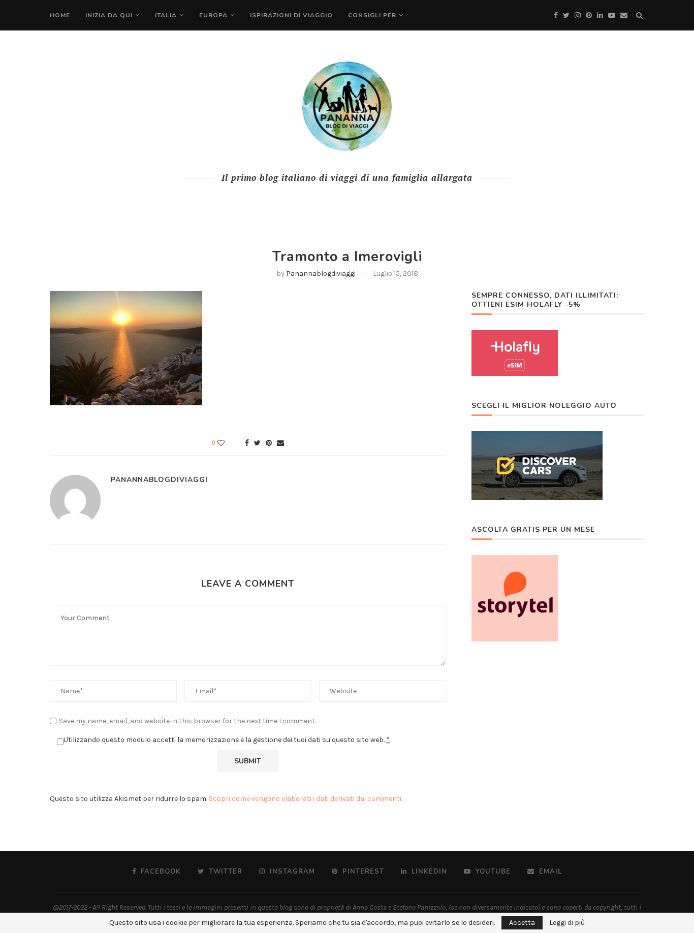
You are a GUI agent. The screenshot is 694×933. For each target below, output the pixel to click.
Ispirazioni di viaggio (291, 15)
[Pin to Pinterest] (269, 443)
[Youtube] (611, 15)
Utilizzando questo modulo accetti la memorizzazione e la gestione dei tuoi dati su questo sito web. (227, 739)
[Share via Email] (280, 443)
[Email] (623, 15)
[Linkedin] (600, 15)
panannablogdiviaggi (321, 273)
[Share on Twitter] (257, 443)
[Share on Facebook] (247, 443)
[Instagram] (578, 15)
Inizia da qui (109, 15)
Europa (213, 15)
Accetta (522, 922)
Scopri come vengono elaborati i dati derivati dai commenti (305, 798)
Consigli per (372, 15)
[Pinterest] (589, 15)
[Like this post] (227, 443)
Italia (166, 15)
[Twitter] (566, 15)
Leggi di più (567, 922)
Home (60, 15)
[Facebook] (556, 15)
